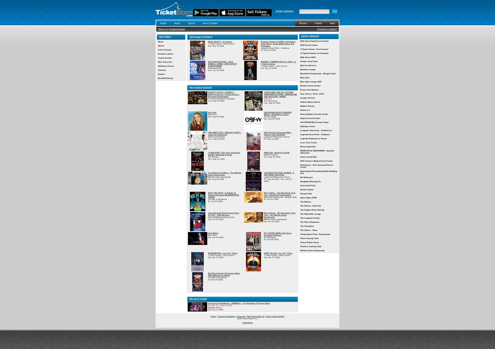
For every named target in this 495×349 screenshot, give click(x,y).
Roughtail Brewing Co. (310, 181)
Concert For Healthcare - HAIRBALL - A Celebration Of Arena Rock (239, 303)
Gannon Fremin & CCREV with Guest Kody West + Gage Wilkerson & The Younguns (278, 44)
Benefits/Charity (165, 78)
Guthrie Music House (310, 102)
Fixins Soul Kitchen (309, 90)
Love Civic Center (308, 143)
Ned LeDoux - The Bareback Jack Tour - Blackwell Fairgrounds (279, 194)
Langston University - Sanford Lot (316, 130)
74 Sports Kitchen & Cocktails (314, 53)
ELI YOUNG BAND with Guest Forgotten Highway (277, 234)
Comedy (162, 70)
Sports (191, 23)
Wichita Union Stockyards (312, 250)
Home (163, 23)
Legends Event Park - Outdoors (315, 134)
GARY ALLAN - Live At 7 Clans (278, 253)
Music (177, 23)
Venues (303, 23)
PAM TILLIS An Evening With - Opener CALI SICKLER (278, 133)
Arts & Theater (210, 23)
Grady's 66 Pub (307, 98)
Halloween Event (166, 66)
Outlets (318, 23)
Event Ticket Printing (275, 316)
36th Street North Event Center (314, 41)
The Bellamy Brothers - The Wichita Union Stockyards (224, 174)
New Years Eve (165, 62)
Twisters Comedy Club (310, 246)
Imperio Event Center (310, 118)
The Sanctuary (307, 226)
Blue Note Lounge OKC (311, 82)
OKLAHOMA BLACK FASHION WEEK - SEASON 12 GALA (277, 113)
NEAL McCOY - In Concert (220, 42)
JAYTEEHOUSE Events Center (314, 122)
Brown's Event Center (310, 86)
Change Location (327, 29)
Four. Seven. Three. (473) (312, 94)
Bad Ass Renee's (308, 65)
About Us (241, 316)
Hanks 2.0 (305, 110)
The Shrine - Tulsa (308, 230)
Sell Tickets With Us (255, 316)
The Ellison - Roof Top (310, 206)
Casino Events (165, 58)
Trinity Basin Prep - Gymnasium (315, 234)
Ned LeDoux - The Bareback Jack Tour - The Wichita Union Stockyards (279, 215)
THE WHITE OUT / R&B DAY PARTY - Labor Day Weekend (225, 133)
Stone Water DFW (308, 198)
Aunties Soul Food (308, 61)
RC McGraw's (306, 177)
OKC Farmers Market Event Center (316, 161)
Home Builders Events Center (314, 114)
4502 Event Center (309, 45)
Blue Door (305, 78)
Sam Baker (213, 233)
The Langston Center (310, 218)
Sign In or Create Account (171, 29)
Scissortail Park (308, 185)
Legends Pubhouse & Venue (313, 138)
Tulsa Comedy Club (309, 238)
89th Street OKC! (308, 57)
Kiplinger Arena (307, 126)
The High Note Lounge (310, 214)
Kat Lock (212, 112)
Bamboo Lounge (308, 69)
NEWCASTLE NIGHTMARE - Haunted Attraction (317, 152)
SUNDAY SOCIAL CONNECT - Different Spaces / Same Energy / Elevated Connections (223, 94)
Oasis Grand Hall (308, 157)
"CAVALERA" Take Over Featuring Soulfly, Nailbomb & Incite (224, 154)
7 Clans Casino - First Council (314, 49)
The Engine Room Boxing (312, 210)
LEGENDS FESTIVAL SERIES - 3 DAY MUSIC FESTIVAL (279, 174)
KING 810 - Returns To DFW (276, 153)
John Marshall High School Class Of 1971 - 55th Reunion (223, 214)
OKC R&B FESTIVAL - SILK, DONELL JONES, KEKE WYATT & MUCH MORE (222, 64)
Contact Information (226, 316)
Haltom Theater (307, 106)
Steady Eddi (306, 194)
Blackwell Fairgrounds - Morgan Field (317, 74)
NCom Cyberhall (308, 147)
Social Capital (306, 190)
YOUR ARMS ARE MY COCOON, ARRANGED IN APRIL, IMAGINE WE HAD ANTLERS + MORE (280, 94)
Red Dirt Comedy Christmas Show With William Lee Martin (224, 274)
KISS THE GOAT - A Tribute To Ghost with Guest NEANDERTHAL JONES (223, 195)
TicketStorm (247, 323)
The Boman (305, 202)
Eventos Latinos (165, 54)
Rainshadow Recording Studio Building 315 (318, 172)
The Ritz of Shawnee (309, 222)
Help (332, 23)
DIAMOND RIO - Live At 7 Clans (222, 253)
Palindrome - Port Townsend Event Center (316, 166)
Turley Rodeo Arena (309, 242)
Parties (161, 74)
